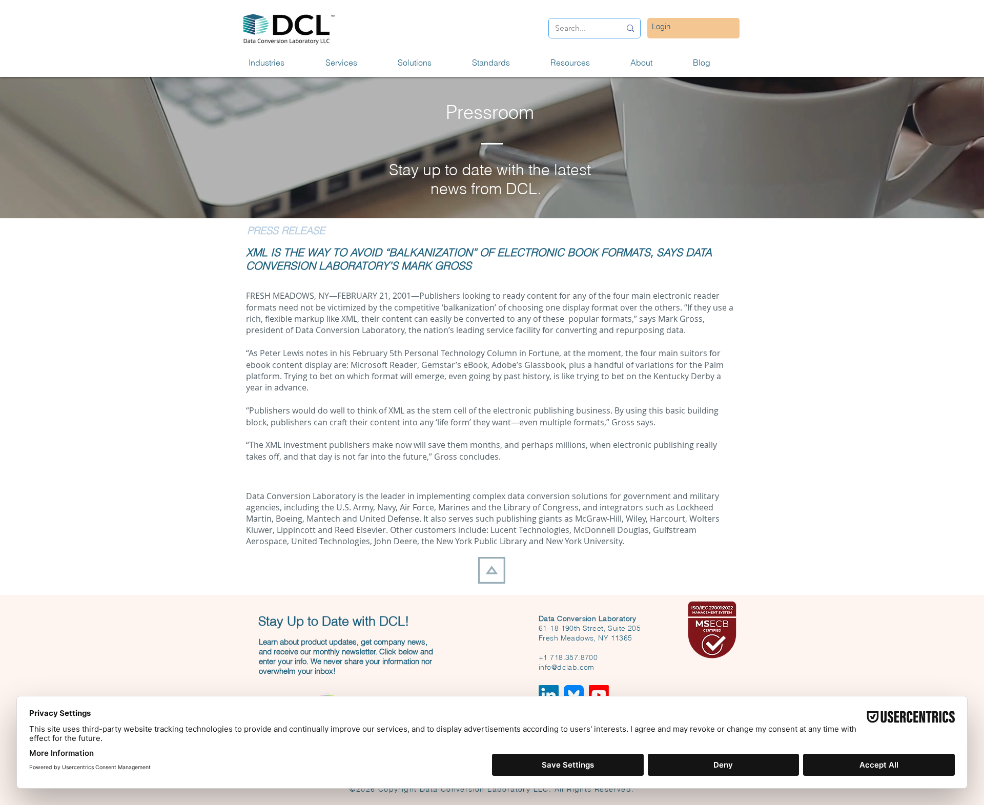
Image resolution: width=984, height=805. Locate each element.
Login (661, 26)
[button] (279, 62)
